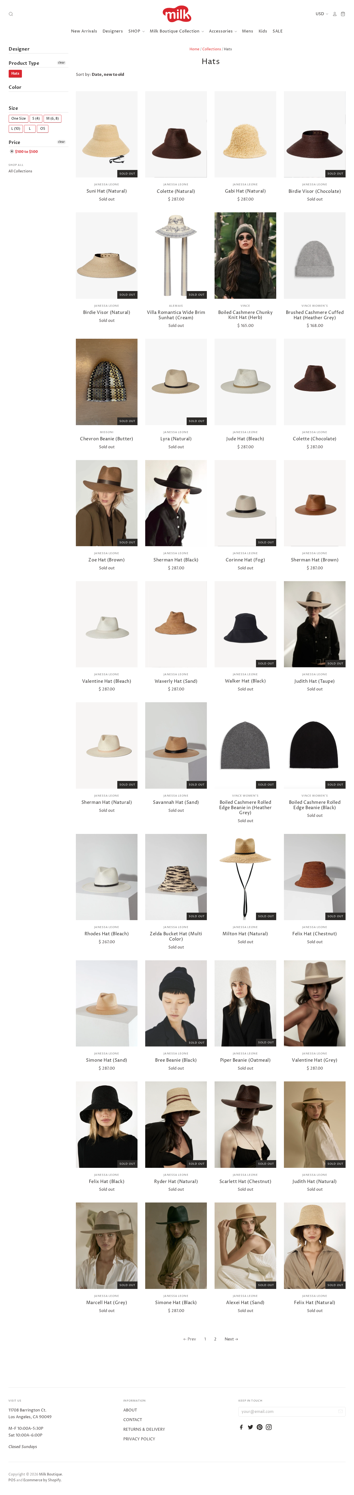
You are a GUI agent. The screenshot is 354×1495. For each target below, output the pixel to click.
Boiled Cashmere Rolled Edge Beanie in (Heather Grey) (245, 808)
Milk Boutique (50, 1474)
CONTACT (132, 1420)
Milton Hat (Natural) (245, 934)
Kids (263, 31)
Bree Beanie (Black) (176, 1060)
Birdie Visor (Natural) (107, 313)
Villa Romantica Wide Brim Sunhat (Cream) (176, 315)
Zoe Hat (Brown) (106, 560)
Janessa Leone (106, 184)
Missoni (107, 432)
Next (229, 1339)
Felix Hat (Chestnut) (314, 934)
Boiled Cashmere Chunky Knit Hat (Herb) (245, 315)
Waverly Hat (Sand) (176, 681)
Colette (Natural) (176, 191)
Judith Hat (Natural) (315, 1182)
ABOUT (130, 1410)
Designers (113, 31)
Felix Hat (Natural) (314, 1303)
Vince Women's (315, 306)
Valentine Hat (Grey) (315, 1060)
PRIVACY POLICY (139, 1439)
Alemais (176, 306)
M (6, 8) (52, 118)
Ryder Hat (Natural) (176, 1182)
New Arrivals (84, 31)
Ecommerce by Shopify (42, 1480)
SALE (278, 31)
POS (12, 1480)
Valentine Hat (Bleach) (106, 681)
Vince (245, 306)
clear (61, 63)
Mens (247, 31)
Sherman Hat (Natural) (106, 803)
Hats (15, 73)
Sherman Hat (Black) (175, 560)
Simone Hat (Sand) (106, 1060)
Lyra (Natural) (176, 439)
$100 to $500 (26, 152)
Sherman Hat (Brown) (315, 560)
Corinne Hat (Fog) (245, 560)
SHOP (135, 31)
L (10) (15, 128)
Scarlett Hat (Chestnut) (245, 1182)
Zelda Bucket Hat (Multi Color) (176, 936)
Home (194, 49)
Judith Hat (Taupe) (315, 681)
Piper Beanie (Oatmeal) (245, 1060)
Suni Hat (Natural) (106, 191)
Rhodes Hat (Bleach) (107, 934)
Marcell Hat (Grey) (106, 1303)
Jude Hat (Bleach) (245, 439)
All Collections (20, 171)
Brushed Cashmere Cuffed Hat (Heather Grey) (315, 315)
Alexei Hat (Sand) (245, 1303)
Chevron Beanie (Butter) (106, 439)
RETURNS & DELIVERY (144, 1429)
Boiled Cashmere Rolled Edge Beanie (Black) (315, 805)
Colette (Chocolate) (314, 439)
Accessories (221, 31)
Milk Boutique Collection (175, 31)
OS (42, 128)
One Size (18, 118)
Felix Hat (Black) (107, 1182)
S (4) (36, 118)
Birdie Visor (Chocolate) (314, 191)
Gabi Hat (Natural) (245, 191)
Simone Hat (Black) (176, 1303)
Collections (211, 49)
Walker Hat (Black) (245, 681)
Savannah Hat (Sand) (176, 803)
